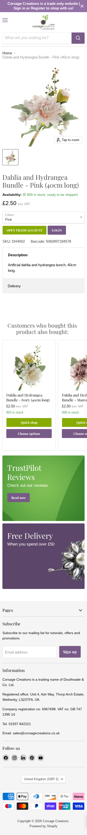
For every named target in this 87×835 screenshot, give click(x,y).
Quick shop (29, 422)
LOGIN (57, 230)
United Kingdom (41, 779)
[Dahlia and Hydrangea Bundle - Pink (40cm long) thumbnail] (10, 157)
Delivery (14, 286)
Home (7, 53)
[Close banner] (82, 6)
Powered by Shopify (43, 826)
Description (18, 255)
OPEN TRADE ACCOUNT (25, 230)
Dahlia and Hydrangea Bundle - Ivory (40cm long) (28, 397)
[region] (43, 6)
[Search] (78, 38)
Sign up (70, 651)
